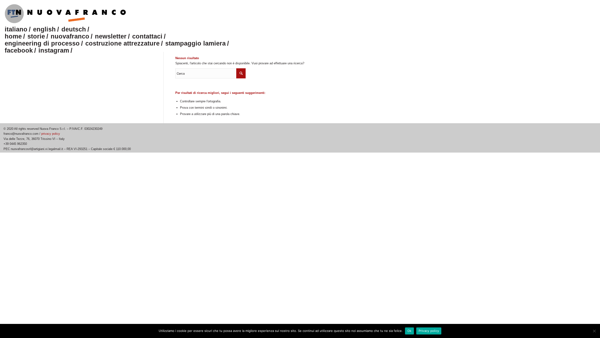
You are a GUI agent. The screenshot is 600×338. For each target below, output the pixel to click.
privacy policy (50, 133)
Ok (409, 331)
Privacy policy (429, 331)
